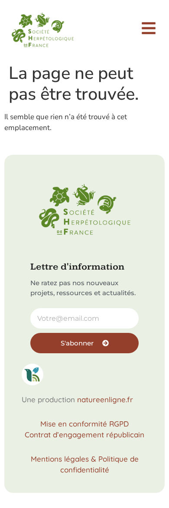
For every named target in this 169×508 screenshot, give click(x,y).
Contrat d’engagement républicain (84, 434)
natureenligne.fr (105, 399)
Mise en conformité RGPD (84, 423)
